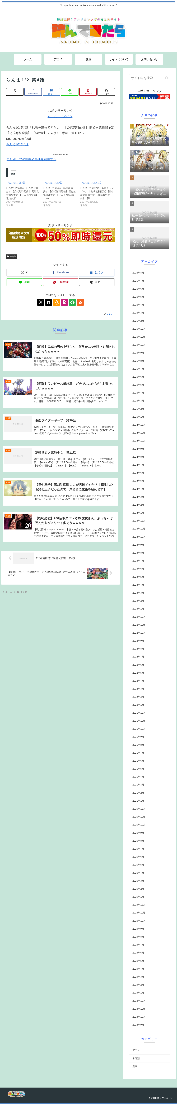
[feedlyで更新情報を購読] (72, 302)
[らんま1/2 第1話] (24, 193)
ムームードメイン (60, 116)
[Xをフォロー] (40, 302)
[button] (106, 92)
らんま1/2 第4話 (17, 144)
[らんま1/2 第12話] (98, 193)
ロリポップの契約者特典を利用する (31, 159)
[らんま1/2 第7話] (61, 193)
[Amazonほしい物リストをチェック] (56, 302)
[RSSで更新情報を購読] (80, 302)
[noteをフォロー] (48, 302)
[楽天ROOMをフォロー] (64, 302)
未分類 (13, 256)
